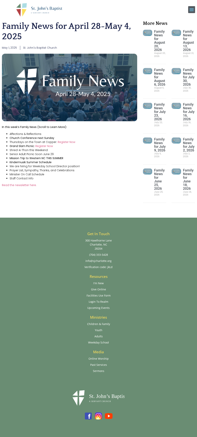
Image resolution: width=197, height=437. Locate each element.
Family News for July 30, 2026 (188, 77)
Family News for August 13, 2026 (188, 40)
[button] (191, 9)
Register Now (66, 142)
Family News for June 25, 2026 (159, 179)
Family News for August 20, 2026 (159, 40)
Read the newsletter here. (19, 185)
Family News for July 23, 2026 (160, 111)
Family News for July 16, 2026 (188, 111)
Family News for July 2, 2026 (188, 144)
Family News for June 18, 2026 (188, 179)
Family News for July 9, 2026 (160, 144)
